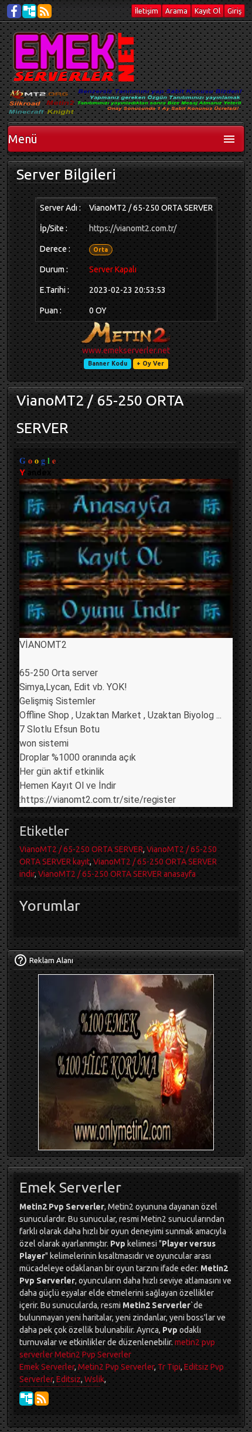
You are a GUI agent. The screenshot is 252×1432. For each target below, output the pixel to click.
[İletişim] (20, 960)
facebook (14, 11)
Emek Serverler (46, 1367)
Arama (176, 11)
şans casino (59, 1386)
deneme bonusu (38, 1386)
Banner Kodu (107, 363)
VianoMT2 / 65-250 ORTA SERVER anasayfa (117, 874)
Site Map (29, 11)
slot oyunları (97, 1386)
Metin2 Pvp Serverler (93, 1354)
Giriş (234, 11)
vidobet (64, 1386)
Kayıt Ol (207, 11)
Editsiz (68, 1379)
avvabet (83, 1386)
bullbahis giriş (90, 1386)
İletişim (146, 11)
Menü (23, 139)
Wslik (94, 1379)
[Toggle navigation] (229, 139)
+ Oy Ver (150, 363)
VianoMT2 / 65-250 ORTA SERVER (81, 849)
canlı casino (31, 1386)
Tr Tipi (169, 1367)
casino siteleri (23, 1386)
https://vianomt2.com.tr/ (132, 228)
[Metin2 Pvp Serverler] (75, 56)
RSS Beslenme (45, 11)
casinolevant (45, 1386)
